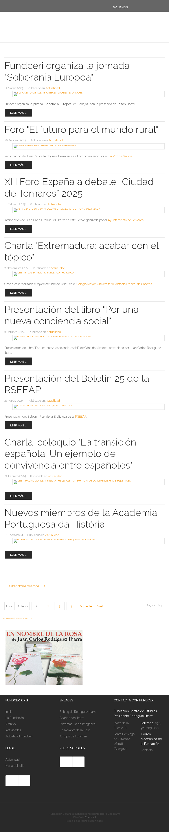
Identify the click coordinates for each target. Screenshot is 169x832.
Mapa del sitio (15, 765)
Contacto (146, 750)
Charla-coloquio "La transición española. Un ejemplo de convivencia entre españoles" (70, 454)
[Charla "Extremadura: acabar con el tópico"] (84, 274)
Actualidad (53, 88)
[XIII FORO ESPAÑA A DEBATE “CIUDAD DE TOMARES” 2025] (84, 210)
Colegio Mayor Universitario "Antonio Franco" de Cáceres (114, 284)
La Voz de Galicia (120, 156)
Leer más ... (18, 112)
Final (100, 606)
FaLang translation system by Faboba (17, 618)
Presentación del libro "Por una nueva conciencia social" (71, 315)
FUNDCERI (27, 34)
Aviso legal (13, 759)
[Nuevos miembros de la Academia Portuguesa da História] (84, 541)
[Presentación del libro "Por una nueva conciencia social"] (84, 338)
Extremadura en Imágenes (77, 724)
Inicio (9, 711)
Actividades (13, 730)
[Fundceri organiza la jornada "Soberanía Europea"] (84, 94)
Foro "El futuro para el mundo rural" (81, 129)
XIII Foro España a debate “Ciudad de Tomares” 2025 (79, 187)
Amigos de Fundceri (73, 736)
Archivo (11, 724)
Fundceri (90, 817)
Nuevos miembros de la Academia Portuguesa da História (80, 518)
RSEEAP (80, 416)
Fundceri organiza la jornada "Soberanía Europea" (67, 71)
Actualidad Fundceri (19, 736)
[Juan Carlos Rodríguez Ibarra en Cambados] (84, 146)
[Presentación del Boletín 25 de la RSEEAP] (84, 407)
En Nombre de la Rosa (75, 730)
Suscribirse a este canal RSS (27, 586)
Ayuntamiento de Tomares (125, 220)
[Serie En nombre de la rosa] (44, 683)
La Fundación (15, 718)
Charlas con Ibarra (72, 718)
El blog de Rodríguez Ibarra (78, 711)
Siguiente (85, 606)
